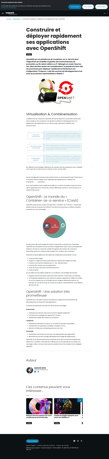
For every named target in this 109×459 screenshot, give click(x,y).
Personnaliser (101, 7)
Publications (16, 19)
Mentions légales (31, 445)
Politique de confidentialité (8, 7)
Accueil (8, 19)
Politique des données (62, 445)
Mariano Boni (40, 368)
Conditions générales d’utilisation (46, 445)
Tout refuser (88, 7)
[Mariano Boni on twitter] (38, 372)
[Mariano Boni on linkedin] (35, 372)
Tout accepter (75, 7)
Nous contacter (32, 441)
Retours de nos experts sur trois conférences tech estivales (39, 416)
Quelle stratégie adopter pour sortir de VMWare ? (66, 416)
